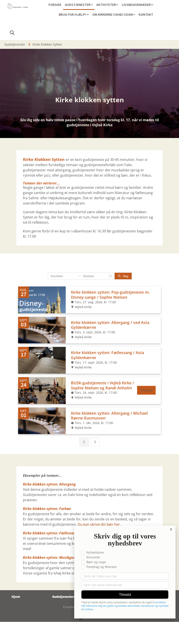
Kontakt (146, 14)
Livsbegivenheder (136, 4)
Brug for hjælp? (72, 14)
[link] (79, 5)
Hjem (16, 597)
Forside (54, 4)
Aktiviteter (106, 4)
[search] (12, 32)
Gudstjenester (77, 4)
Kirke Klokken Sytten (47, 44)
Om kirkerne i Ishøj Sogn (112, 14)
